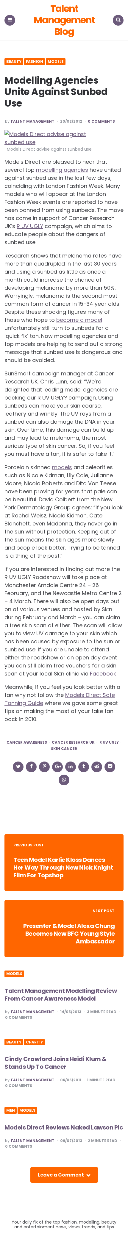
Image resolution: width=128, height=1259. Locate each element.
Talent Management (32, 121)
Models (56, 62)
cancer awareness (27, 742)
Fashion (34, 62)
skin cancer (64, 749)
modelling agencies (62, 170)
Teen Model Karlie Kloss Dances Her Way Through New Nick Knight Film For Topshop (63, 867)
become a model (79, 320)
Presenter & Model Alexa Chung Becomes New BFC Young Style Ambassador (69, 934)
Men (10, 1110)
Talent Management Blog (64, 20)
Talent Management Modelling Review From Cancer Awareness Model (60, 995)
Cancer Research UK (73, 742)
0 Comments (101, 121)
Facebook (103, 673)
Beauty (13, 62)
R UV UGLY (30, 226)
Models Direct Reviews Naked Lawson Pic (63, 1127)
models (62, 467)
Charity (34, 1042)
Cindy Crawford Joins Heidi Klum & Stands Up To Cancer (55, 1063)
